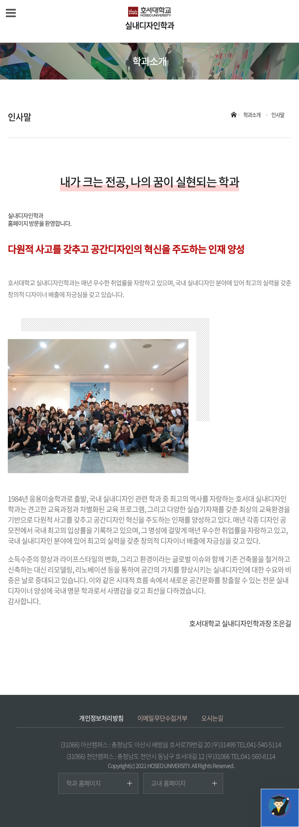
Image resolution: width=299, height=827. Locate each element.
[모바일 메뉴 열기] (11, 12)
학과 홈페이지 (83, 783)
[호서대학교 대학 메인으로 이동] (149, 12)
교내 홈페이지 (168, 783)
